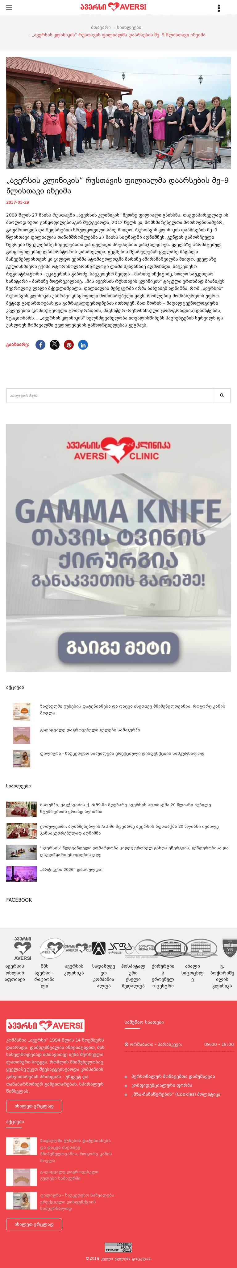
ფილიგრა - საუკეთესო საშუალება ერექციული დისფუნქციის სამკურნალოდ (122, 753)
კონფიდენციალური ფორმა (161, 1085)
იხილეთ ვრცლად (34, 1105)
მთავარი (101, 27)
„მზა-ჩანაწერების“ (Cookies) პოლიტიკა (175, 1094)
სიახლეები (129, 27)
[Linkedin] (83, 345)
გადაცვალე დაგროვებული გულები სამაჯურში (90, 730)
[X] (55, 345)
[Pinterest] (69, 345)
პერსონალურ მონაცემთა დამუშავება (172, 1076)
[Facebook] (40, 345)
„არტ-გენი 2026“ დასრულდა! (71, 869)
